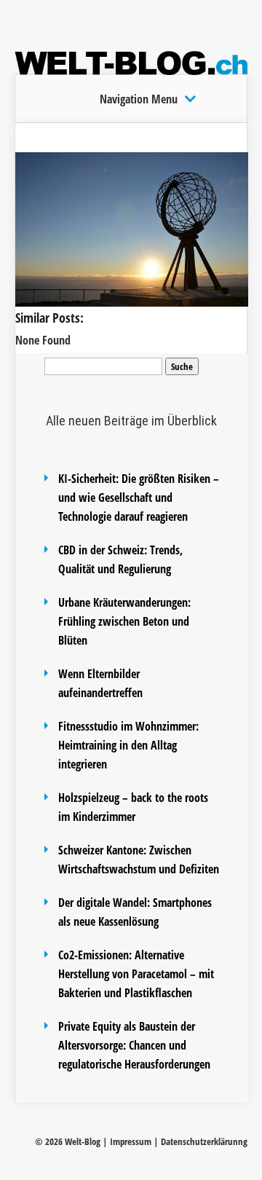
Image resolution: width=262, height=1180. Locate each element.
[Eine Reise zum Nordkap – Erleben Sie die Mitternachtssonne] (131, 302)
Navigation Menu (139, 99)
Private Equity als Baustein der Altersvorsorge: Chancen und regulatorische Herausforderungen (134, 1045)
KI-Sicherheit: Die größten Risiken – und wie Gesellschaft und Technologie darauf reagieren (138, 497)
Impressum (130, 1141)
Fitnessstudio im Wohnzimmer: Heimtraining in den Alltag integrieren (128, 745)
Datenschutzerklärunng (204, 1141)
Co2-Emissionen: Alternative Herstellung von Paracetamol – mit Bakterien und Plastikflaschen (136, 974)
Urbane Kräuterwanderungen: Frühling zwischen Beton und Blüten (124, 621)
